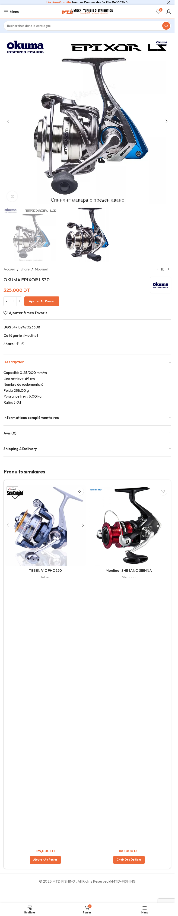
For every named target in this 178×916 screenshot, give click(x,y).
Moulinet (41, 269)
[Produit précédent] (157, 269)
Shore (25, 269)
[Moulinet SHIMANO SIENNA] (129, 525)
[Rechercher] (166, 26)
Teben (45, 577)
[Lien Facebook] (17, 344)
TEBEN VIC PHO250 (45, 570)
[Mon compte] (168, 11)
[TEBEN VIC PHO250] (45, 525)
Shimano (129, 577)
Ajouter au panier (42, 301)
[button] (8, 121)
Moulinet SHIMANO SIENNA (129, 570)
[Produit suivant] (168, 269)
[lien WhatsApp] (23, 344)
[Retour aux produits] (162, 269)
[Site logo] (87, 11)
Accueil (9, 269)
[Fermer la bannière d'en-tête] (169, 2)
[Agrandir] (12, 196)
